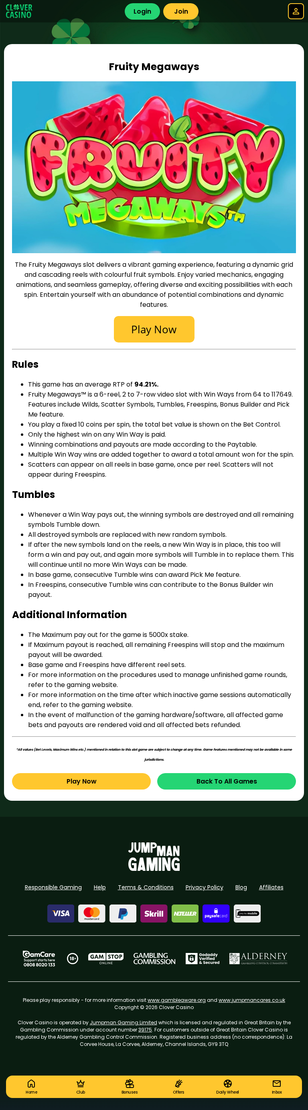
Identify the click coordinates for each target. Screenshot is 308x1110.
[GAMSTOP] (106, 958)
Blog (241, 887)
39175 (145, 1029)
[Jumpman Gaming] (154, 868)
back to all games (227, 781)
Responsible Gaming (53, 887)
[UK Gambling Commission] (154, 958)
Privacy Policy (204, 887)
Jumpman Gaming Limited (123, 1022)
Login (142, 11)
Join (181, 11)
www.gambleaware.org (177, 1000)
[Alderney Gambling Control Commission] (258, 958)
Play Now (82, 781)
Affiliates (271, 887)
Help (100, 887)
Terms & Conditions (146, 887)
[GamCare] (39, 959)
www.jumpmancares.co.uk (252, 1000)
